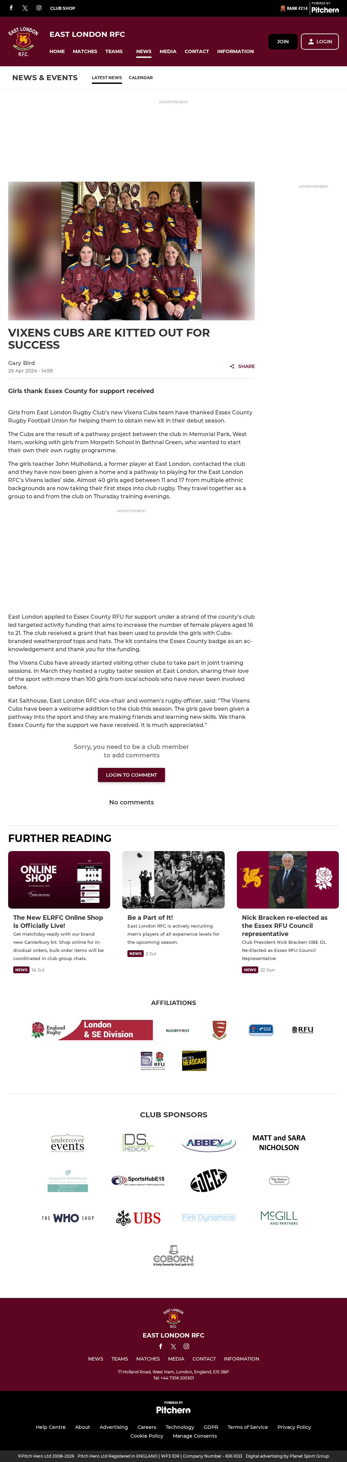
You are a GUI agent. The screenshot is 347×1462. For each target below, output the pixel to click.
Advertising (114, 1427)
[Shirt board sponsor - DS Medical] (138, 1144)
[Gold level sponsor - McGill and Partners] (279, 1219)
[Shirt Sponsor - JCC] (209, 1181)
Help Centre (51, 1427)
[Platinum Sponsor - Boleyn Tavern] (279, 1181)
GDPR (211, 1427)
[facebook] (11, 8)
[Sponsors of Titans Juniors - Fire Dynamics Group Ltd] (209, 1219)
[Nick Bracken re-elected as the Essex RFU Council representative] (288, 880)
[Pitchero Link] (325, 11)
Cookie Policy (146, 1436)
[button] (57, 51)
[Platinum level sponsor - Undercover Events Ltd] (68, 1144)
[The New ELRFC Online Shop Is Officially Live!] (59, 879)
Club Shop (62, 8)
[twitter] (25, 8)
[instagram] (39, 8)
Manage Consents (195, 1436)
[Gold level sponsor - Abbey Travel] (209, 1144)
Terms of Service (248, 1427)
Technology (180, 1427)
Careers (147, 1427)
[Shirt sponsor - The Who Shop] (68, 1219)
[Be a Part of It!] (173, 879)
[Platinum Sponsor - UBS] (138, 1219)
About (82, 1427)
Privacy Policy (294, 1427)
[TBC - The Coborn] (173, 1257)
